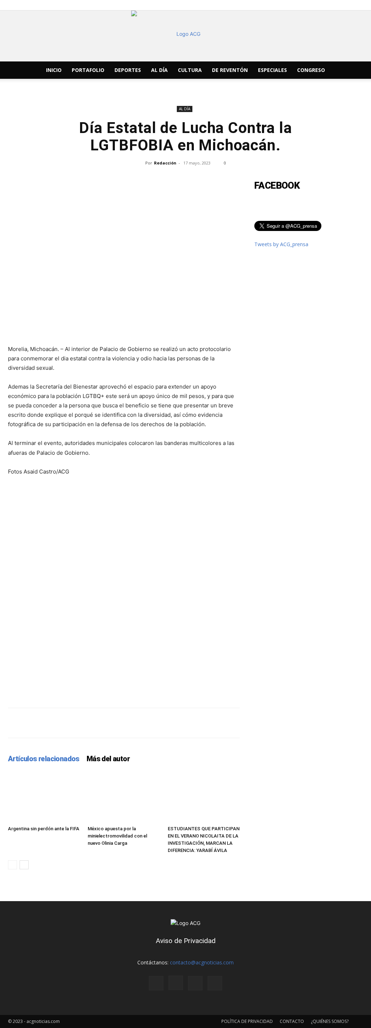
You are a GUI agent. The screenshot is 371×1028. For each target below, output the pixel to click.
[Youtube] (215, 983)
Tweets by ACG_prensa (281, 244)
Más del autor (108, 758)
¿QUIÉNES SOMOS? (330, 1021)
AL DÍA (159, 70)
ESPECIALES (272, 70)
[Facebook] (156, 983)
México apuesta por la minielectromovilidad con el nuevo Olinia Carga (117, 836)
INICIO (54, 70)
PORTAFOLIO (88, 70)
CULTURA (190, 70)
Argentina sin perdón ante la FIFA (43, 828)
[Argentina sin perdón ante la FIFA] (44, 797)
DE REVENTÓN (230, 70)
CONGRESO (311, 70)
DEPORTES (127, 70)
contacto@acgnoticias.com (202, 962)
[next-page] (24, 864)
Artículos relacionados (43, 758)
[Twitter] (195, 983)
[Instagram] (175, 983)
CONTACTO (292, 1021)
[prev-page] (12, 864)
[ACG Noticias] (185, 35)
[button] (354, 70)
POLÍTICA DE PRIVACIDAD (247, 1021)
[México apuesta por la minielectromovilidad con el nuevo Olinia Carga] (124, 797)
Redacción (165, 163)
